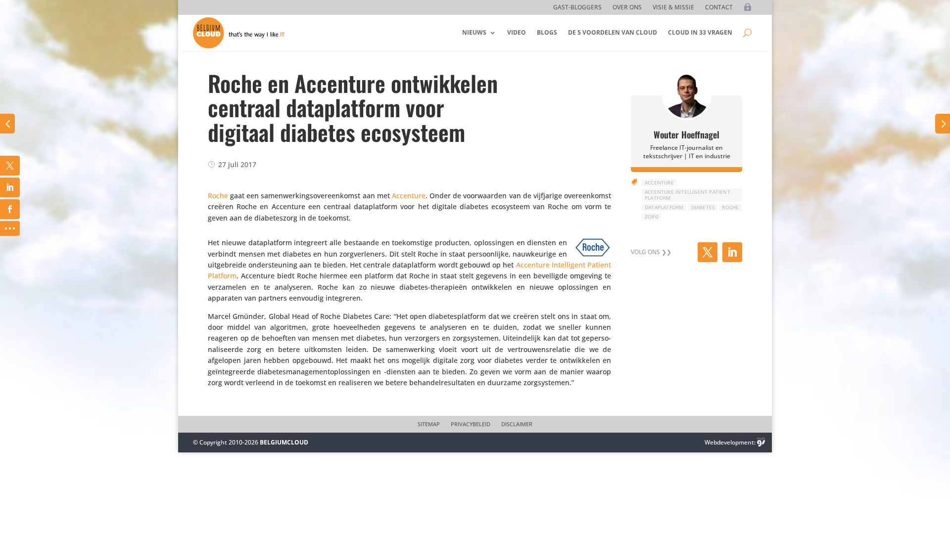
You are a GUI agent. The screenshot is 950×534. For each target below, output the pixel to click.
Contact (719, 7)
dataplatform (664, 207)
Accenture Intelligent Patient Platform (687, 194)
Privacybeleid (470, 424)
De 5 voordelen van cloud (612, 32)
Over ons (627, 7)
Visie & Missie (673, 7)
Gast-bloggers (577, 7)
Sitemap (429, 424)
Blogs (547, 32)
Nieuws (474, 32)
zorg (652, 216)
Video (516, 32)
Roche (218, 195)
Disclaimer (516, 424)
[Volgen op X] (707, 252)
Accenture (409, 195)
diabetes (703, 207)
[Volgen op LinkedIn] (732, 252)
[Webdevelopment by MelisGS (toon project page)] (761, 442)
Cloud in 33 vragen (700, 32)
